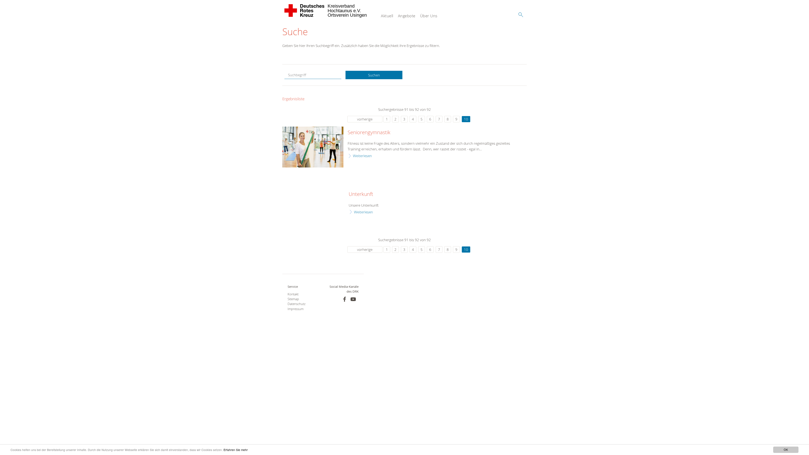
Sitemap (293, 299)
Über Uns (428, 15)
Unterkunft (361, 194)
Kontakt (293, 294)
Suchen (374, 75)
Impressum (296, 309)
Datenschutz (296, 304)
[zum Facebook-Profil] (344, 299)
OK (786, 449)
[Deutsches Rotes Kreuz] (304, 10)
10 (466, 119)
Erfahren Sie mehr (236, 450)
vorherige (364, 119)
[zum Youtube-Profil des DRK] (353, 299)
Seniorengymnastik (369, 132)
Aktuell (387, 15)
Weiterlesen (362, 155)
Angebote (406, 15)
